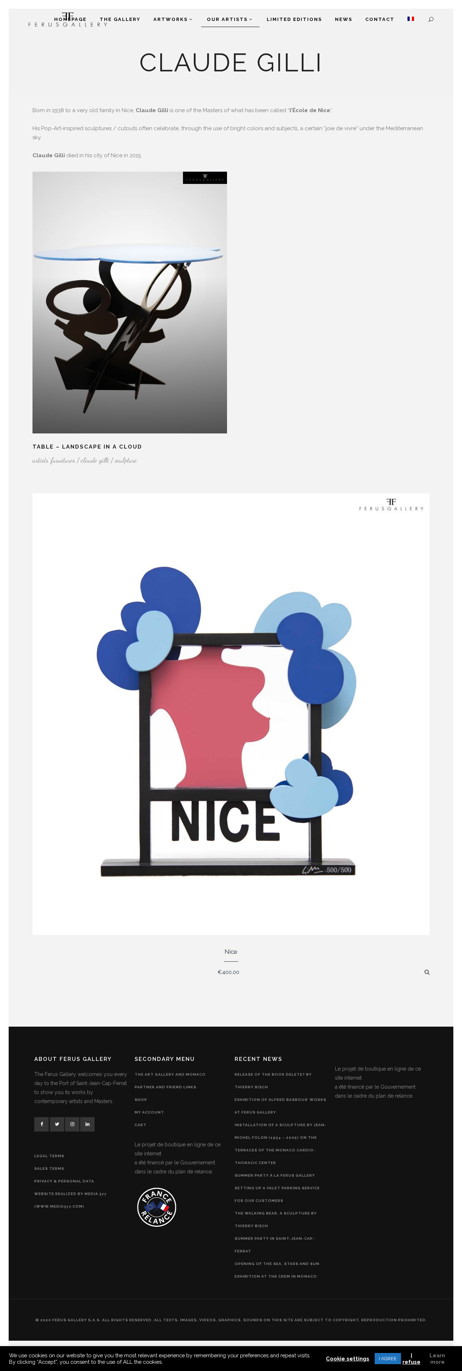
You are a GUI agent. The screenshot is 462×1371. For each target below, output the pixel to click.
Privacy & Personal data (64, 1181)
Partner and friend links (165, 1087)
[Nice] (427, 972)
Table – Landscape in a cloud (87, 447)
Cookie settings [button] (347, 1358)
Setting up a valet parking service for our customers (277, 1194)
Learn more (437, 1358)
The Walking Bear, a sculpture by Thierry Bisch (276, 1219)
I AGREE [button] (388, 1358)
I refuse (411, 1358)
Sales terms (49, 1169)
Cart (141, 1125)
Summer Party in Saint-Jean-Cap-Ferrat (275, 1244)
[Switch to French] (411, 19)
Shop (141, 1100)
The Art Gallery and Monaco (170, 1074)
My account (149, 1112)
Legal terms (49, 1156)
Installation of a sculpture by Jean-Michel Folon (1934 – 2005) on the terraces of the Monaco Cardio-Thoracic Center (281, 1144)
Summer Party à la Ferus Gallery (275, 1175)
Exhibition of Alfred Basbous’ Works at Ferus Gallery (280, 1106)
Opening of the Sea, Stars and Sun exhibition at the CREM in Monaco (277, 1270)
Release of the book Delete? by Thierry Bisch (273, 1080)
